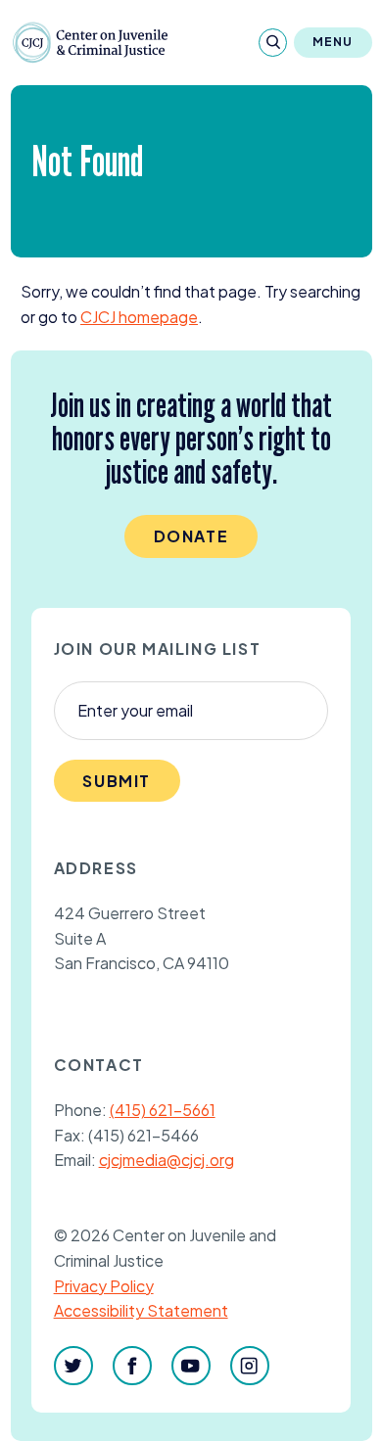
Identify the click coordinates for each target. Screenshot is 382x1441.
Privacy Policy (104, 1286)
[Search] (273, 42)
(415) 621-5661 (162, 1109)
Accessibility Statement (141, 1310)
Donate (191, 536)
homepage (139, 316)
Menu (333, 41)
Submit (116, 780)
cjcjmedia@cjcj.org (166, 1159)
